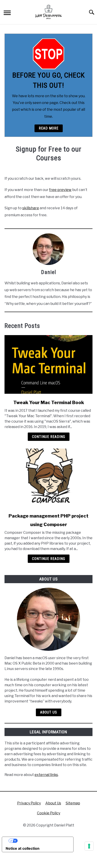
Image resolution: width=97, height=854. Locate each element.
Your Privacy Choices (42, 840)
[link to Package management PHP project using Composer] (48, 478)
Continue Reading (48, 437)
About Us (48, 712)
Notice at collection (22, 848)
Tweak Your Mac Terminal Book (48, 402)
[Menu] (7, 13)
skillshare (30, 208)
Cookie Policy (48, 813)
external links (46, 775)
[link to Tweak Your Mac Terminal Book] (48, 364)
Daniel (48, 272)
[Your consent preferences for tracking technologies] (89, 846)
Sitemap (73, 803)
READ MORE (48, 128)
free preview (60, 190)
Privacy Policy (29, 803)
